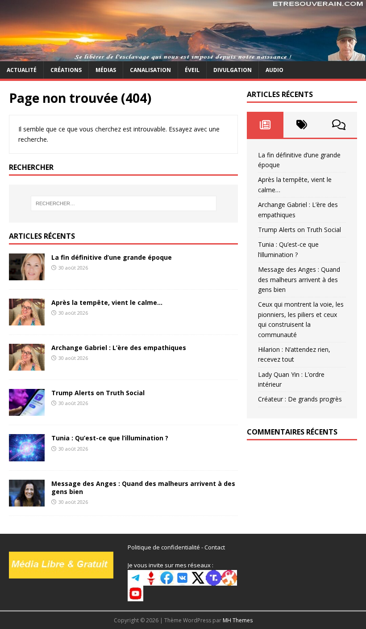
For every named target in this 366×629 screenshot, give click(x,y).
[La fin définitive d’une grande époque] (27, 275)
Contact (214, 547)
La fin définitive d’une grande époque (111, 257)
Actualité (22, 70)
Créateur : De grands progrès (300, 399)
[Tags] (301, 125)
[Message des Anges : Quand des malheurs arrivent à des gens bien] (27, 501)
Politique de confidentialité (164, 547)
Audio (274, 70)
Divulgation (232, 70)
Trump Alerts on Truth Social (98, 392)
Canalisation (150, 70)
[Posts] (265, 125)
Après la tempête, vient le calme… (106, 302)
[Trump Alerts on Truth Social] (27, 410)
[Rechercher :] (124, 203)
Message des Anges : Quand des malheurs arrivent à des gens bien (143, 487)
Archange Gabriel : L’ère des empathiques (118, 347)
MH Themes (238, 620)
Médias (106, 70)
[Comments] (338, 125)
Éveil (192, 70)
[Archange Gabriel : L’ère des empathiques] (27, 365)
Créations (66, 70)
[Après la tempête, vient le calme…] (27, 320)
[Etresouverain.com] (183, 55)
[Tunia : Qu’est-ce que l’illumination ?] (27, 456)
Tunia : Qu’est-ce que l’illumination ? (109, 438)
